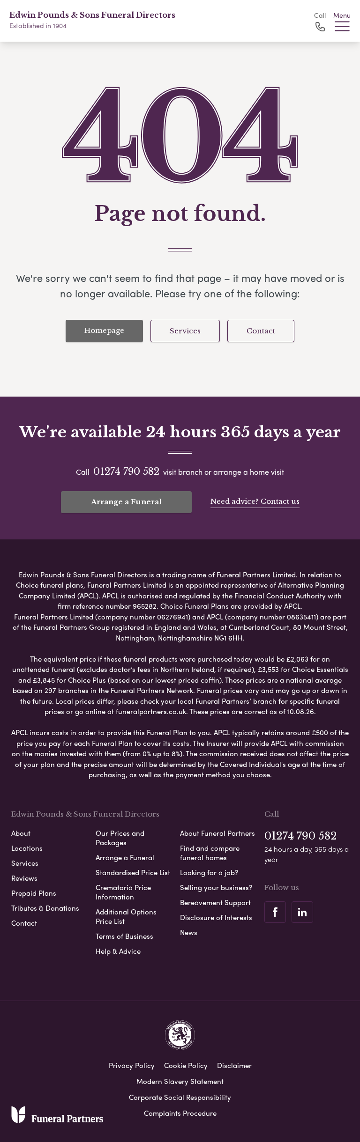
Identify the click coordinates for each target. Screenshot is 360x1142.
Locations (27, 848)
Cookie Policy (186, 1065)
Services (185, 330)
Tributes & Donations (45, 908)
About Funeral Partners (217, 833)
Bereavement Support (215, 902)
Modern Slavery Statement (180, 1081)
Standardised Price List (133, 872)
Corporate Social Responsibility (180, 1097)
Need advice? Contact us (255, 501)
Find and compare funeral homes (210, 852)
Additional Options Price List (126, 916)
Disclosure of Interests (216, 917)
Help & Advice (118, 951)
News (188, 932)
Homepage (104, 330)
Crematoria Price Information (123, 892)
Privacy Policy (132, 1065)
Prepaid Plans (33, 893)
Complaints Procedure (180, 1113)
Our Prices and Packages (120, 837)
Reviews (24, 878)
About (20, 833)
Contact (261, 330)
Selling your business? (216, 887)
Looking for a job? (209, 872)
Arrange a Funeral (126, 501)
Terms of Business (124, 936)
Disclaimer (234, 1065)
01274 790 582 (126, 471)
